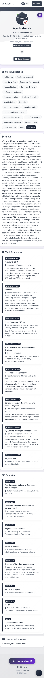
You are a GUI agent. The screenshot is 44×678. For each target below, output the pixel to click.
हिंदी (27, 3)
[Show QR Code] (39, 15)
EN (23, 3)
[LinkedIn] (22, 52)
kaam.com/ (22, 32)
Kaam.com (26, 670)
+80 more (31, 127)
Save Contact (23, 59)
